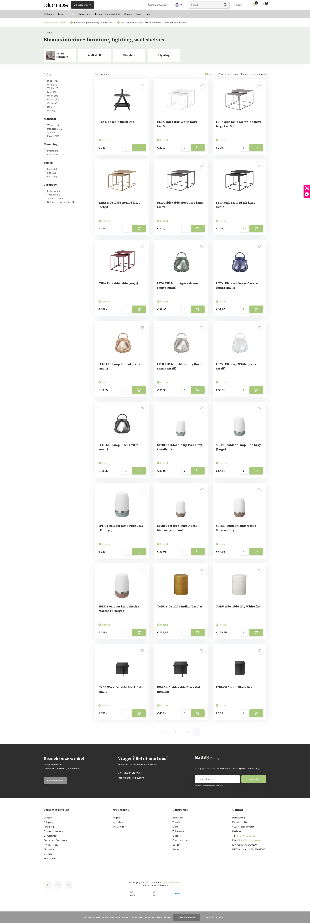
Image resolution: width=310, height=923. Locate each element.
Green (52, 103)
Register (117, 817)
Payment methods (53, 831)
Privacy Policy (51, 844)
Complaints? (50, 835)
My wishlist (118, 826)
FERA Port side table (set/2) (118, 283)
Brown (53, 99)
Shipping (48, 822)
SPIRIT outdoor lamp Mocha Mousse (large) (236, 528)
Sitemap (48, 853)
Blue (51, 106)
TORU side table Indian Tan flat (179, 607)
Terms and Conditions (55, 840)
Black (52, 80)
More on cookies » (214, 917)
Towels (61, 14)
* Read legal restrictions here (209, 785)
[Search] (226, 5)
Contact (48, 817)
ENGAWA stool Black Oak (234, 687)
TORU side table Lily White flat (238, 607)
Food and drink (113, 14)
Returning (49, 826)
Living (72, 14)
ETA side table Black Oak (116, 122)
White (52, 88)
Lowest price (241, 74)
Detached (55, 154)
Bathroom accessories (61, 202)
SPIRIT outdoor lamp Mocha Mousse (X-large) (118, 609)
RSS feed (176, 882)
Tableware (84, 14)
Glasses (98, 14)
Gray (52, 84)
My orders (118, 822)
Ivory (51, 91)
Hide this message (186, 917)
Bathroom (49, 14)
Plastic (53, 136)
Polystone (54, 128)
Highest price (259, 74)
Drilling (52, 150)
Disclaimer (49, 849)
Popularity (223, 74)
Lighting (53, 191)
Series (139, 14)
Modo (52, 169)
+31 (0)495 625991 (130, 773)
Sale (148, 14)
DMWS (165, 882)
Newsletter (49, 858)
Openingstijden (55, 780)
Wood (53, 125)
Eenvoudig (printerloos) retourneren (93, 22)
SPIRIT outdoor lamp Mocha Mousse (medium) (177, 528)
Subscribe (254, 779)
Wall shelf (54, 194)
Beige (52, 95)
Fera (52, 176)
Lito (51, 172)
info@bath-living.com (131, 777)
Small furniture (57, 198)
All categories (81, 4)
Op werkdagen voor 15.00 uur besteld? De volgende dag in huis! (154, 22)
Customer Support (158, 4)
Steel (52, 132)
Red (51, 110)
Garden (128, 14)
